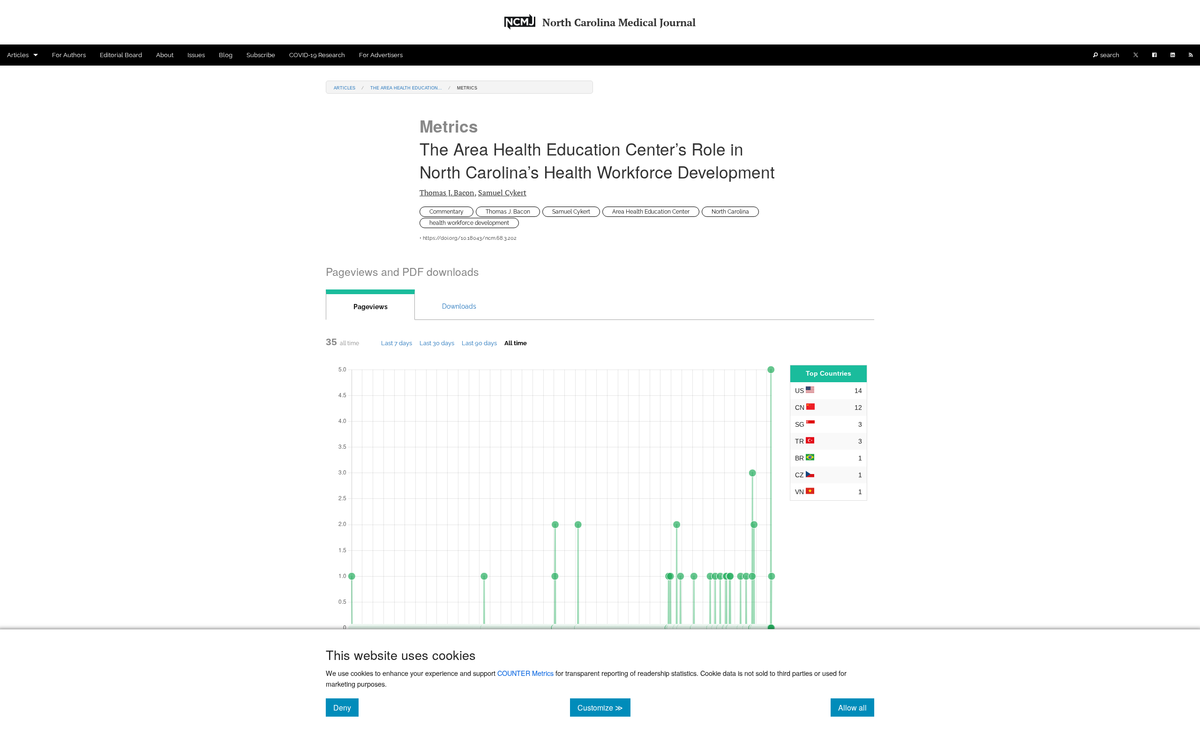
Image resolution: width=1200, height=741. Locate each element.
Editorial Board (121, 55)
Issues (196, 55)
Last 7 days (396, 343)
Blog (225, 55)
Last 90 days (479, 343)
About (164, 55)
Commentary (446, 211)
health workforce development (469, 223)
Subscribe (261, 55)
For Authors (69, 55)
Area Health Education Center (651, 211)
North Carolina (730, 211)
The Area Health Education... (406, 87)
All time (515, 343)
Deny (346, 707)
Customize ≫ (604, 707)
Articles (18, 55)
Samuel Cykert (502, 192)
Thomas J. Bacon (447, 192)
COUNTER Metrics (525, 673)
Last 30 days (437, 343)
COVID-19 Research (317, 55)
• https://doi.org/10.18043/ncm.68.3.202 (468, 238)
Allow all (856, 707)
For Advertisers (381, 55)
